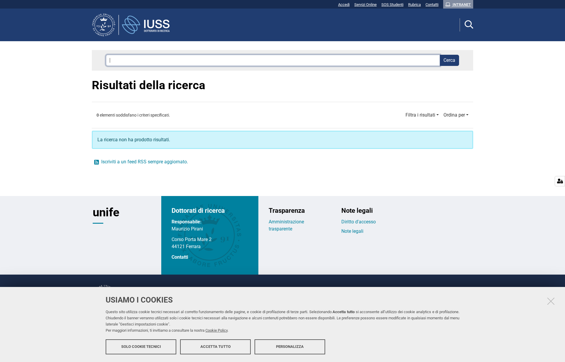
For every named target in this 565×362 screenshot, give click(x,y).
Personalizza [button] (290, 346)
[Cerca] (466, 24)
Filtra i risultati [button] (420, 115)
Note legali (352, 231)
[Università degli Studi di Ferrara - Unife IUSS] (133, 24)
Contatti (180, 257)
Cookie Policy (216, 330)
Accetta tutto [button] (215, 346)
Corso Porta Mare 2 (192, 239)
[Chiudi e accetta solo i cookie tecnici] (551, 301)
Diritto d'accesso (358, 222)
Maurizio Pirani (187, 229)
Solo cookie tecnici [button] (141, 346)
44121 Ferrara (186, 246)
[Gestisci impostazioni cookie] (560, 181)
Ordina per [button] (454, 115)
